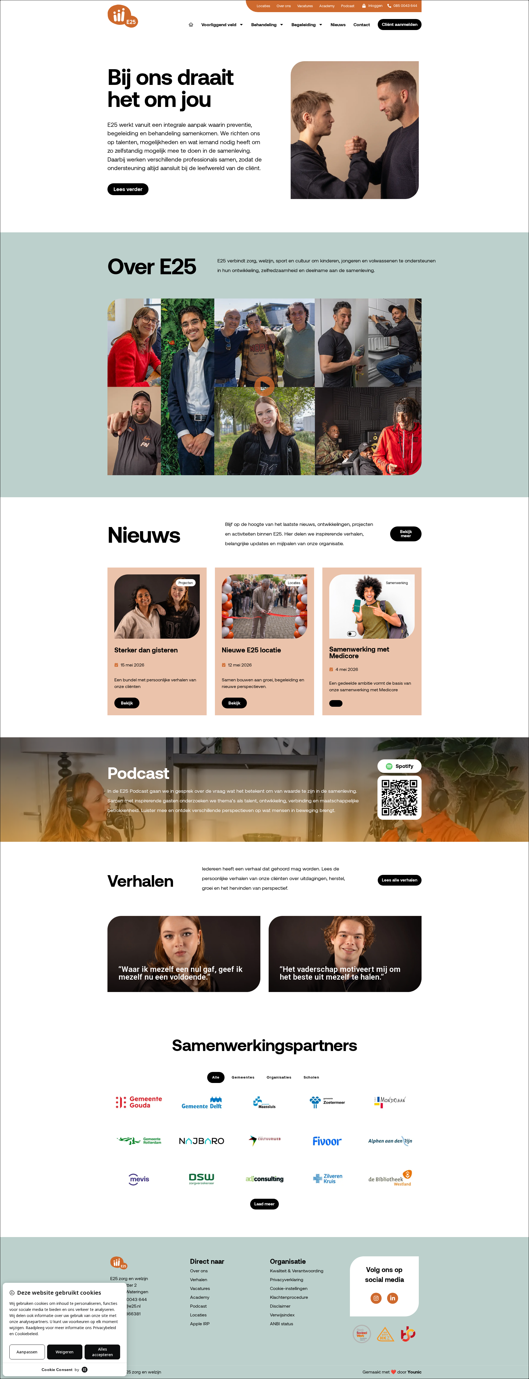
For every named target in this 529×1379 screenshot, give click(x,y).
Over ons (199, 1270)
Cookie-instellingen (288, 1288)
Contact (361, 24)
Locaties (198, 1314)
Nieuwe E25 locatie (251, 650)
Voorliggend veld (218, 24)
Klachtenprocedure (289, 1297)
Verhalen (198, 1279)
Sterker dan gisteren (146, 650)
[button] (264, 387)
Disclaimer (280, 1305)
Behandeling (264, 24)
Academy (199, 1297)
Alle (216, 1077)
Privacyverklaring (286, 1279)
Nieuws (338, 24)
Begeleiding (304, 24)
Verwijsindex (282, 1314)
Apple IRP (200, 1323)
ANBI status (281, 1323)
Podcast (198, 1305)
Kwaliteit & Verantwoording (296, 1270)
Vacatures (200, 1288)
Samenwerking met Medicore (359, 652)
